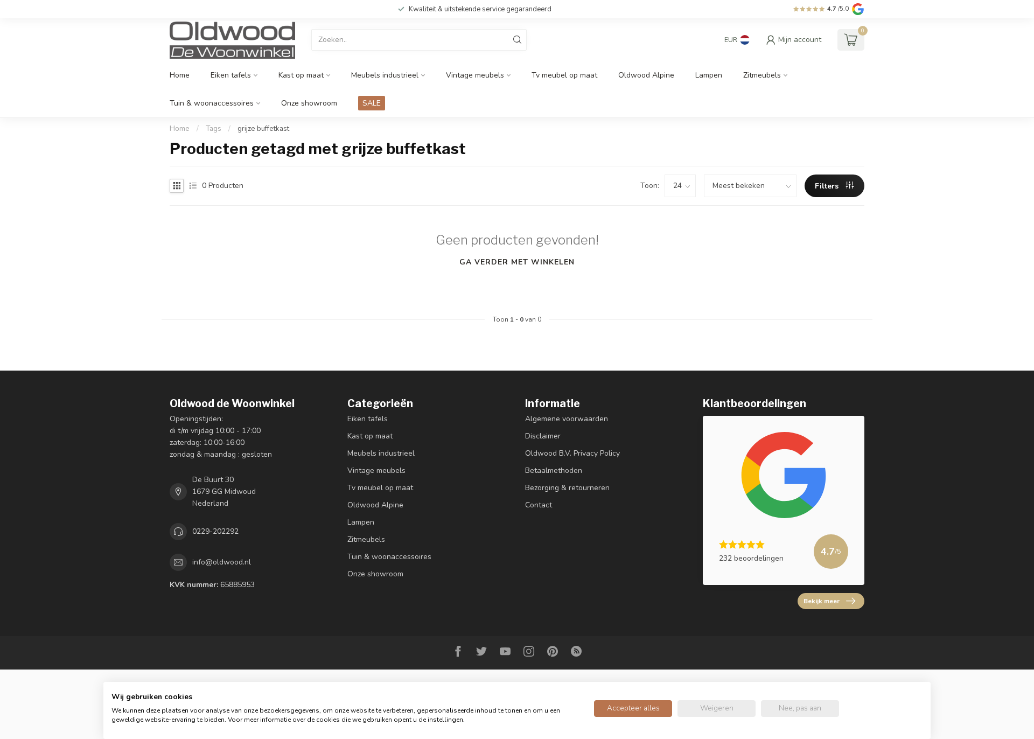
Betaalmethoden (553, 470)
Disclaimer (543, 436)
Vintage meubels (475, 75)
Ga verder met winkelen (517, 262)
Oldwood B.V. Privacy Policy (572, 453)
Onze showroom (309, 103)
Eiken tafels (231, 75)
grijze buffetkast (263, 129)
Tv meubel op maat (564, 75)
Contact (538, 505)
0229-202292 (215, 531)
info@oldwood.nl (221, 562)
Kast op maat (301, 75)
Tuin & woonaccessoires (212, 103)
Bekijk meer (822, 601)
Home (180, 75)
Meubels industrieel (384, 75)
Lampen (708, 75)
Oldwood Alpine (646, 75)
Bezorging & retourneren (567, 488)
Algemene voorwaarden (566, 419)
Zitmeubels (762, 75)
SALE (371, 103)
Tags (213, 129)
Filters (828, 186)
